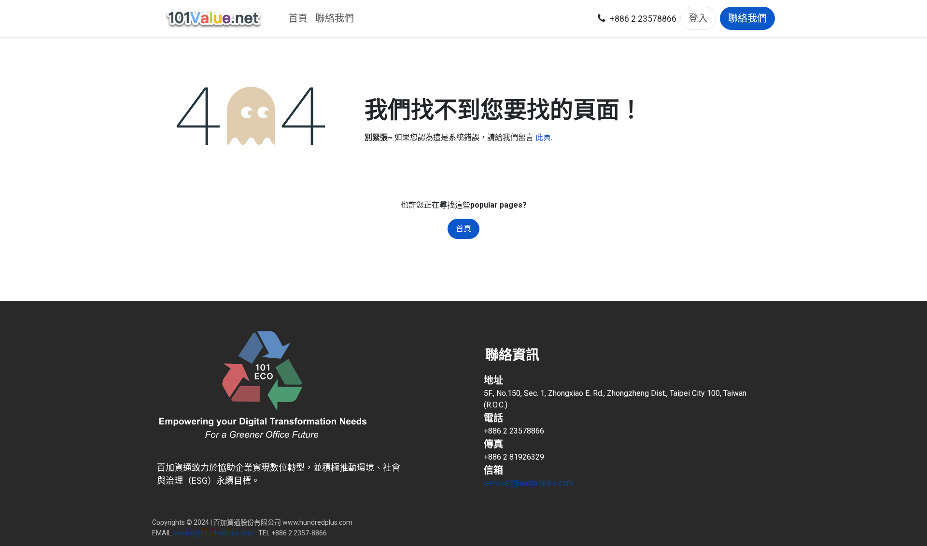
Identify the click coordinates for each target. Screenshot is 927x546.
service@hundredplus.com (528, 483)
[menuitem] (297, 18)
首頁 (463, 228)
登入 (698, 18)
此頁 (543, 137)
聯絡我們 (747, 18)
